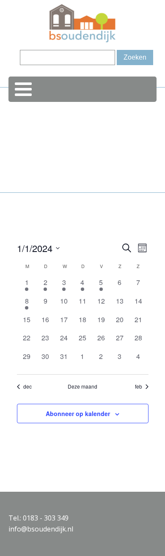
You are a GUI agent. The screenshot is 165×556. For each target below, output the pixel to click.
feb (138, 386)
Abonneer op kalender (78, 413)
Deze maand (82, 386)
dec (27, 386)
